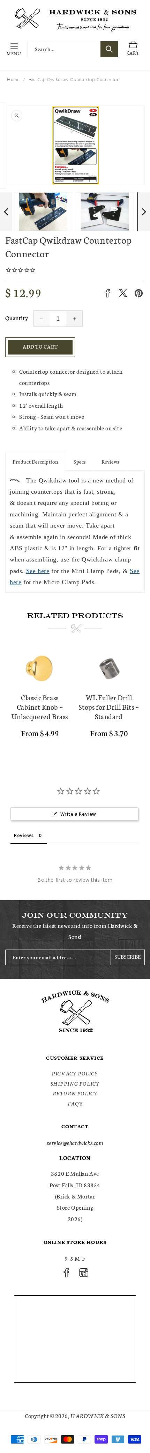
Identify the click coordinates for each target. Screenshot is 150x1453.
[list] (75, 700)
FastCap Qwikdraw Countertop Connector (74, 79)
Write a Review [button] (78, 814)
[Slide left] (6, 211)
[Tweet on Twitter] (123, 293)
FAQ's (75, 1103)
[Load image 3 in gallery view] (45, 211)
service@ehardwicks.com (75, 1142)
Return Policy (75, 1093)
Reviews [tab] (23, 835)
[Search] (109, 49)
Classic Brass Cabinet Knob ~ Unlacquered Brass (40, 707)
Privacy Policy (75, 1073)
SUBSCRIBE (127, 957)
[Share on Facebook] (107, 293)
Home (13, 79)
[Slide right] (144, 211)
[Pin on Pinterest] (139, 293)
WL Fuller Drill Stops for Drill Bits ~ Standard (108, 707)
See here (38, 570)
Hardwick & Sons (97, 1415)
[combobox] (73, 49)
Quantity (16, 318)
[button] (13, 48)
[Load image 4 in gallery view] (107, 211)
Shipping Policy (75, 1083)
